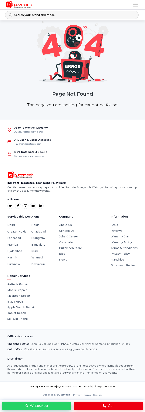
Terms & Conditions (124, 248)
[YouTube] (33, 206)
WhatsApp (39, 406)
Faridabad (14, 238)
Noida (35, 225)
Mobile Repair (17, 290)
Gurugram (38, 238)
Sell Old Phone (17, 319)
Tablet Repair (16, 313)
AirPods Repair (17, 284)
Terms (87, 394)
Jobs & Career (68, 236)
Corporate (66, 242)
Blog (62, 253)
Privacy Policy (120, 253)
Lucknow (13, 264)
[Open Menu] (135, 5)
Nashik (12, 257)
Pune (35, 251)
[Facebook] (18, 206)
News (63, 259)
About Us (65, 225)
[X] (10, 206)
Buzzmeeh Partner (124, 265)
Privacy (77, 394)
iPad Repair (15, 301)
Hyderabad (14, 251)
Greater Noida (16, 231)
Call (111, 406)
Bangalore (38, 244)
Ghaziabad (38, 231)
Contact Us (66, 231)
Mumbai (13, 244)
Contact (97, 394)
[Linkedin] (41, 206)
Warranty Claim (121, 236)
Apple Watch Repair (21, 307)
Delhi (11, 225)
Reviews (116, 231)
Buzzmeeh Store (70, 248)
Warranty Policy (121, 242)
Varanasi (37, 257)
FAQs (114, 225)
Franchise (117, 259)
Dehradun (38, 264)
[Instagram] (25, 206)
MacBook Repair (18, 295)
